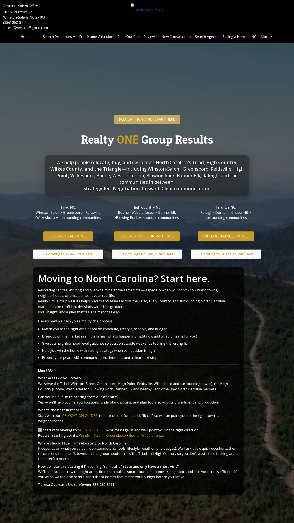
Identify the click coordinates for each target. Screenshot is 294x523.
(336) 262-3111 (15, 22)
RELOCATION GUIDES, (80, 415)
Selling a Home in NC (239, 36)
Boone (134, 435)
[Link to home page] (147, 10)
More (267, 38)
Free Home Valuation (96, 36)
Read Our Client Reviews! (137, 36)
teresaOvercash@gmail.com (25, 27)
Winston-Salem (91, 435)
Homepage (30, 36)
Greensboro (116, 435)
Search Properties (59, 38)
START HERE (95, 430)
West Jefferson (153, 435)
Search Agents (206, 36)
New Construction (176, 36)
